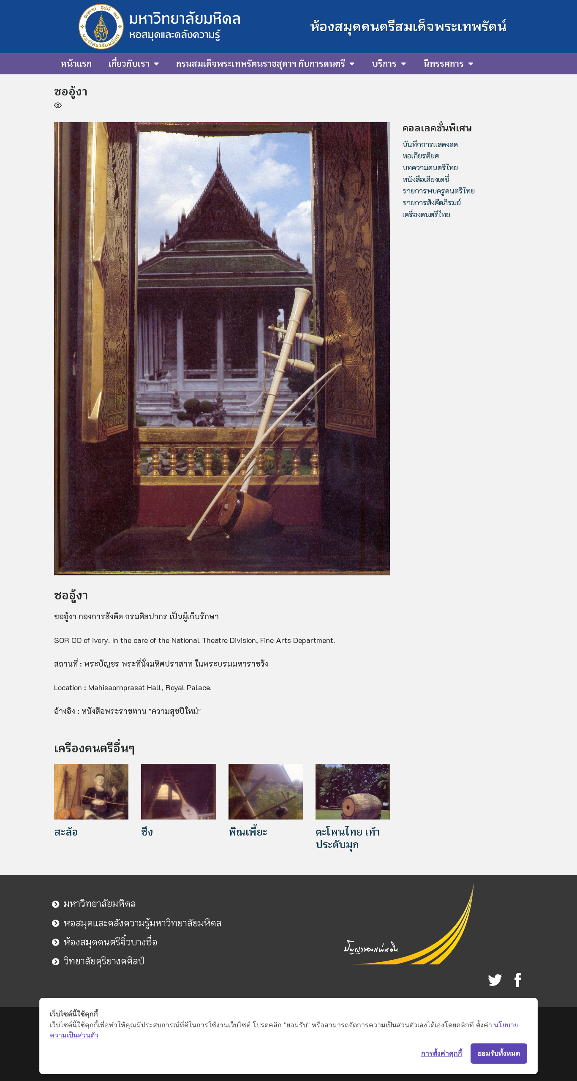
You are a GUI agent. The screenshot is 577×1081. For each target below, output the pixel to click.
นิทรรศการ (443, 64)
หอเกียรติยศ (421, 155)
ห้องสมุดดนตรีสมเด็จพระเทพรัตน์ (408, 26)
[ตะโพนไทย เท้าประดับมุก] (353, 790)
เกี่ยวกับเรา (129, 64)
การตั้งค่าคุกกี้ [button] (441, 1053)
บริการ (384, 64)
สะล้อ (66, 832)
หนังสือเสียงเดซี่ (426, 179)
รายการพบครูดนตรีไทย (439, 190)
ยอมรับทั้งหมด (499, 1053)
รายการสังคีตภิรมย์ (432, 202)
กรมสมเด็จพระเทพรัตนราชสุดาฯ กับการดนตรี (260, 64)
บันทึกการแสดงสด (430, 144)
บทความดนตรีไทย (430, 167)
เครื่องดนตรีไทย (426, 214)
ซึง (147, 832)
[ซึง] (178, 790)
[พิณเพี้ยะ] (266, 790)
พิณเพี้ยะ (248, 832)
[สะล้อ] (91, 790)
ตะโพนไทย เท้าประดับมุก (348, 838)
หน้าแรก (76, 64)
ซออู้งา (70, 91)
